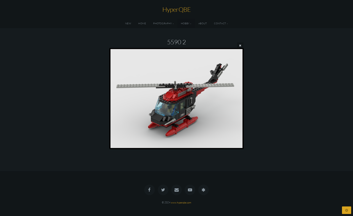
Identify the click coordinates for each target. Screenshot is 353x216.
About (202, 23)
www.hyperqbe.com (181, 202)
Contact (220, 23)
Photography (162, 23)
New (128, 23)
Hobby (185, 23)
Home (142, 23)
